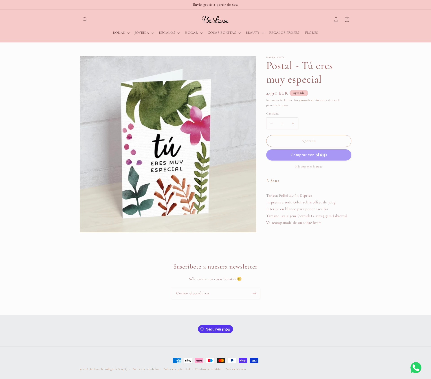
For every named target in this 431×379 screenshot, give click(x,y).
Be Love (95, 369)
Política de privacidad (176, 369)
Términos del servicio (208, 369)
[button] (85, 19)
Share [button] (275, 180)
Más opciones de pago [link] (308, 166)
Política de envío (235, 369)
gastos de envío (309, 100)
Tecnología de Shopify (114, 369)
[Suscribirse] (254, 293)
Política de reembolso (145, 369)
